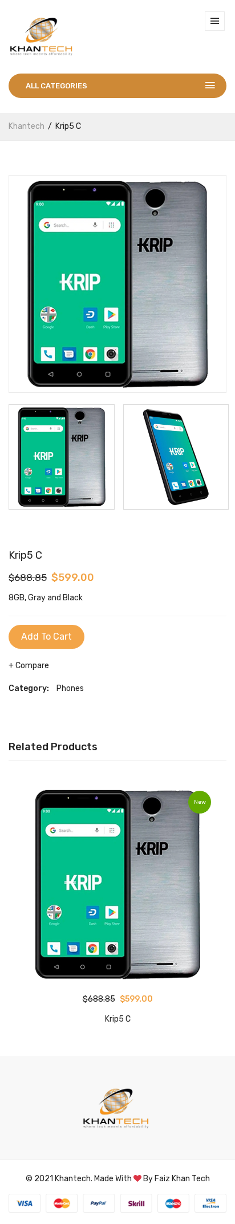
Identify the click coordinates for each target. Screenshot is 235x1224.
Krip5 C (118, 1019)
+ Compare (29, 665)
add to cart (46, 636)
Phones (70, 688)
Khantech (26, 126)
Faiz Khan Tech (182, 1179)
